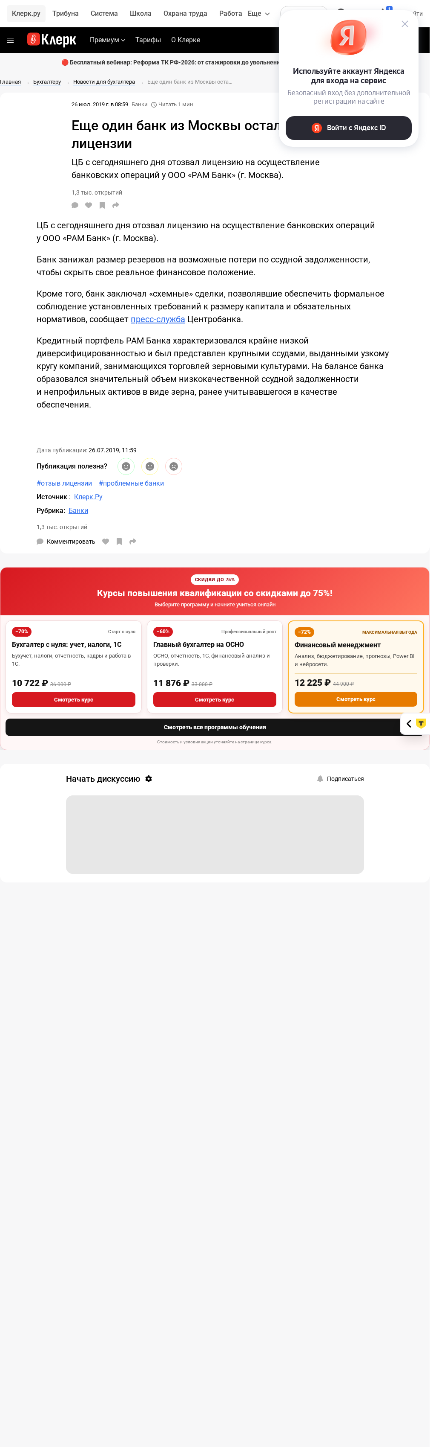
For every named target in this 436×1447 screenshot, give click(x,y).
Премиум (104, 40)
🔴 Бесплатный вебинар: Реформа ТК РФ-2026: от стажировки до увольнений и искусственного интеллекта (215, 62)
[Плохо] (173, 466)
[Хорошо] (126, 466)
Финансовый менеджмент (338, 645)
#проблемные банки (131, 483)
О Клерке (185, 40)
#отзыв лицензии (64, 483)
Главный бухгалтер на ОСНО (198, 645)
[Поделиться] (115, 205)
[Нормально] (149, 466)
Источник (53, 497)
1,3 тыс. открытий (62, 527)
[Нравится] (88, 205)
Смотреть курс (73, 699)
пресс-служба (158, 319)
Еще (254, 13)
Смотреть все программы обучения (215, 727)
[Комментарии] (75, 205)
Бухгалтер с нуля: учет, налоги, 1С (66, 645)
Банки (140, 104)
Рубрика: (51, 511)
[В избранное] (102, 205)
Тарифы (148, 40)
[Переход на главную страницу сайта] (51, 40)
